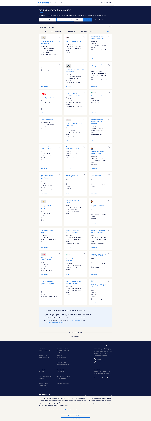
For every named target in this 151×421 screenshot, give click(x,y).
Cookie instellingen (75, 418)
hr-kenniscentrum (61, 357)
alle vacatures (42, 348)
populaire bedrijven (44, 357)
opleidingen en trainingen (45, 376)
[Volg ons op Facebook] (97, 377)
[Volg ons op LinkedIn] (95, 377)
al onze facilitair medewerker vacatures (54, 322)
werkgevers (62, 2)
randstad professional (44, 352)
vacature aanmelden (62, 348)
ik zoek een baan (54, 2)
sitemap (110, 395)
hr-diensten (60, 352)
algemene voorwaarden (63, 350)
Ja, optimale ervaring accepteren (75, 412)
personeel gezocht (62, 362)
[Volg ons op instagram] (105, 377)
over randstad (78, 2)
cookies (98, 395)
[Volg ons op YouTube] (100, 377)
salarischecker (42, 385)
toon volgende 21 (75, 336)
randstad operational (44, 350)
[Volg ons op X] (103, 377)
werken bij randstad (65, 395)
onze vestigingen (61, 378)
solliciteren (42, 378)
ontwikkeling (42, 371)
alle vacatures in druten (76, 320)
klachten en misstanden (63, 383)
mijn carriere (42, 369)
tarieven (59, 360)
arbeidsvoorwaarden (44, 380)
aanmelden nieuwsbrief (63, 364)
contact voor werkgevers (63, 376)
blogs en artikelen (43, 383)
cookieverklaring (61, 409)
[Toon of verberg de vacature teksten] (110, 27)
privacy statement (48, 409)
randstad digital (43, 355)
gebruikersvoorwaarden (78, 395)
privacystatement (89, 395)
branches (59, 355)
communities (42, 373)
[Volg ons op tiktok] (108, 377)
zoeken (87, 19)
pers (58, 380)
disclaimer (103, 395)
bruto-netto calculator (44, 388)
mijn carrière (70, 2)
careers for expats (43, 360)
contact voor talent (62, 373)
